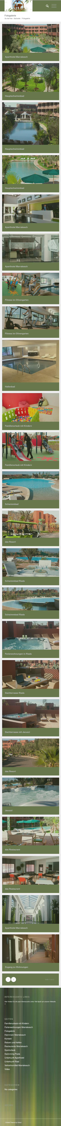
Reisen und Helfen (13, 1042)
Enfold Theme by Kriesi (13, 1122)
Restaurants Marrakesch (16, 1046)
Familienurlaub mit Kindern (17, 1023)
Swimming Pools (12, 1053)
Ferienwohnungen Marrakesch (19, 1027)
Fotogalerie (10, 15)
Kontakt (8, 1038)
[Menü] (52, 5)
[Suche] (46, 5)
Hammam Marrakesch (15, 1034)
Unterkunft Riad (12, 1061)
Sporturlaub (10, 1049)
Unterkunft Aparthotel (14, 1057)
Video (7, 1069)
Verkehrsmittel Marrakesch (17, 1065)
